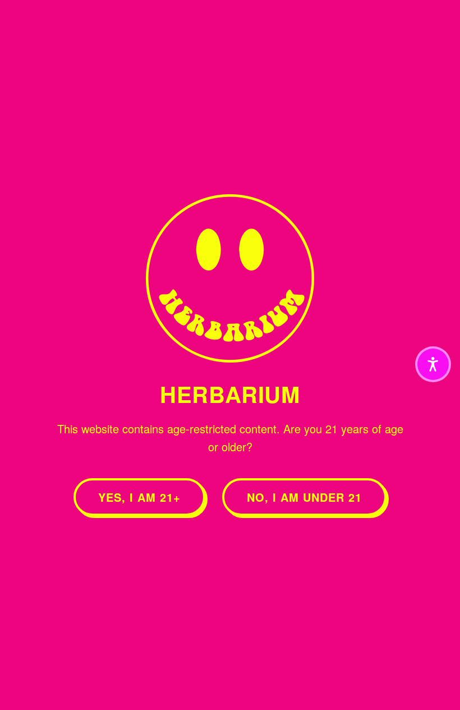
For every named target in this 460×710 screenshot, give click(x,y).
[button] (433, 364)
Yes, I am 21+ (139, 497)
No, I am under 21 (304, 497)
